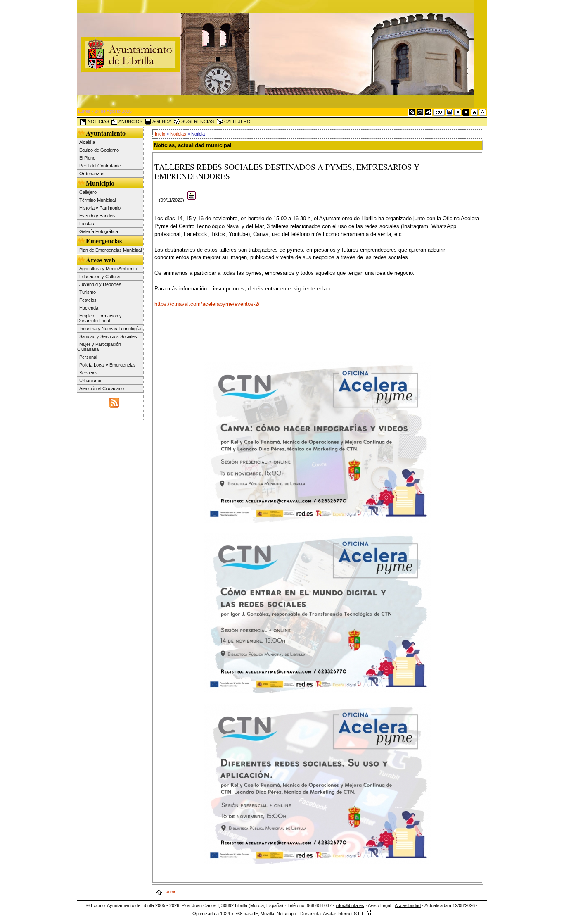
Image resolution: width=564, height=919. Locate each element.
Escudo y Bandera (97, 215)
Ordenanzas (91, 173)
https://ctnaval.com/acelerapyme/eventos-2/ (207, 304)
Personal (88, 357)
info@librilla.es (350, 905)
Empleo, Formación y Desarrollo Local (99, 318)
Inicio (160, 133)
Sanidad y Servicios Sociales (108, 336)
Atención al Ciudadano (101, 388)
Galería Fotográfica (98, 231)
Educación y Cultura (99, 276)
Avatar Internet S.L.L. (345, 913)
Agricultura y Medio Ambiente (108, 268)
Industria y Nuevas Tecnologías (111, 328)
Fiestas (86, 223)
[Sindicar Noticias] (114, 401)
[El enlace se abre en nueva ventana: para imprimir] (191, 200)
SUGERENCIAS (197, 121)
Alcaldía (87, 142)
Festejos (88, 300)
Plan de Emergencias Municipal (110, 250)
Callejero (88, 192)
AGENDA (161, 121)
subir (169, 891)
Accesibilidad (408, 905)
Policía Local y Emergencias (107, 364)
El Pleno (87, 157)
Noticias (178, 133)
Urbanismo (90, 380)
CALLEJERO (237, 121)
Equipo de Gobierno (99, 150)
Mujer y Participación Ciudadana (99, 347)
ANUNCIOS (130, 121)
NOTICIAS (97, 121)
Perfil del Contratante (100, 165)
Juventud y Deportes (100, 284)
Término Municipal (97, 200)
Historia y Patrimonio (100, 207)
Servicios (88, 372)
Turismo (87, 292)
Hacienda (88, 307)
